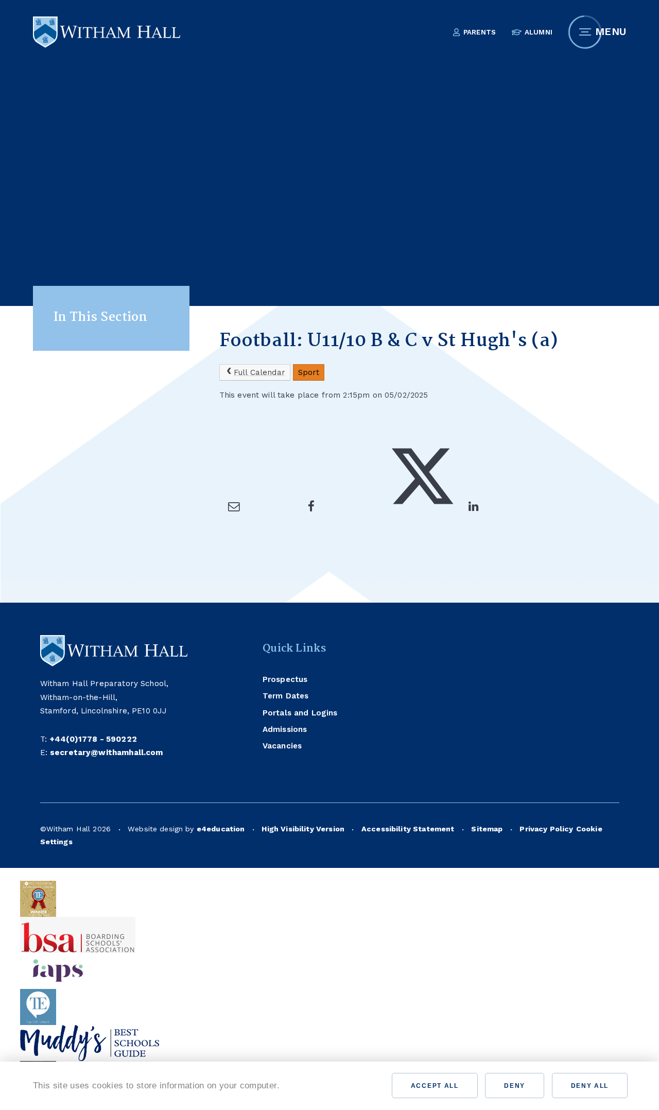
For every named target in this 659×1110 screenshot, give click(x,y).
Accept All (435, 1085)
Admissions (285, 729)
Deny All (590, 1085)
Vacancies (282, 745)
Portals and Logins (300, 713)
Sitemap (486, 829)
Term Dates (286, 696)
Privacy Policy (546, 829)
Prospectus (285, 679)
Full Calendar (259, 372)
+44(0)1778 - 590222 (93, 739)
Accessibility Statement (408, 829)
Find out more (318, 1085)
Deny (514, 1085)
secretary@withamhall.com (106, 752)
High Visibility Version (303, 829)
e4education (221, 829)
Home (230, 290)
